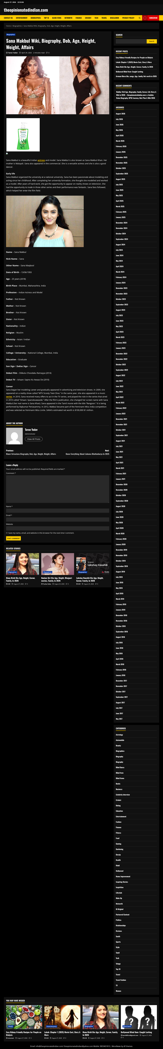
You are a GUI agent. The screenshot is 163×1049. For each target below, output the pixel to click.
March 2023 (120, 337)
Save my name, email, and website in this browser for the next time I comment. (41, 533)
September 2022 (122, 370)
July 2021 (119, 446)
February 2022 (121, 408)
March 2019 (120, 599)
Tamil (118, 952)
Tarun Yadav (13, 53)
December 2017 (121, 680)
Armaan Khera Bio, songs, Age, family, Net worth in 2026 (136, 76)
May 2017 (119, 718)
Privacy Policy (128, 18)
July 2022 (119, 381)
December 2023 (121, 288)
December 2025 (121, 157)
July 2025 (119, 184)
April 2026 (120, 135)
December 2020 (121, 484)
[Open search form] (139, 18)
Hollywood (119, 871)
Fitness (118, 832)
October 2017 (120, 691)
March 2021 (120, 468)
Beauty (118, 745)
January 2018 (120, 675)
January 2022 (120, 413)
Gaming (118, 843)
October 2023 (121, 299)
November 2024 (121, 228)
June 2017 (119, 713)
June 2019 (119, 582)
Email (9, 515)
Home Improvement (123, 876)
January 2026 (121, 152)
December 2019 (121, 549)
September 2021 (122, 435)
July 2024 (119, 250)
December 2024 (121, 222)
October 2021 (121, 430)
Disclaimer (114, 18)
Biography (119, 756)
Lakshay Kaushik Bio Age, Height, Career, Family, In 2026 (89, 579)
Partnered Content (122, 914)
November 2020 (121, 489)
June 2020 (119, 517)
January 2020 (121, 544)
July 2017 (119, 708)
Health (118, 860)
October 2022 (121, 364)
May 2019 (119, 588)
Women (118, 991)
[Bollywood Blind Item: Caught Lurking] (139, 1017)
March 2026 (120, 141)
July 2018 (119, 642)
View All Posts (33, 439)
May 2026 (119, 130)
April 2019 (119, 593)
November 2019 (121, 555)
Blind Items (56, 18)
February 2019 (121, 604)
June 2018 (119, 648)
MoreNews (116, 1046)
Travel (104, 18)
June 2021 (119, 451)
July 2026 (119, 119)
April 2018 (119, 659)
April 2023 (119, 331)
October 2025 (121, 168)
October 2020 (121, 495)
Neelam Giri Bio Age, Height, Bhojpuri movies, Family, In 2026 (56, 579)
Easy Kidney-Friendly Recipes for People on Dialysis (134, 57)
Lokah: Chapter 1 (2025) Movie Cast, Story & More (134, 62)
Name (9, 506)
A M (9, 584)
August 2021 (120, 440)
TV (117, 985)
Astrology (119, 734)
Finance (79, 18)
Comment (11, 473)
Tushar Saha (47, 584)
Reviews (119, 931)
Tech (96, 18)
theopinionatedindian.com (26, 10)
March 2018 (120, 664)
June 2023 (119, 320)
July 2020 (119, 511)
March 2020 (120, 533)
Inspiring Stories (122, 882)
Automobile (120, 740)
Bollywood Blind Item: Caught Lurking (129, 71)
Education (119, 811)
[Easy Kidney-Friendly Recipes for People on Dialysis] (24, 1017)
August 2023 (120, 310)
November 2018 (121, 620)
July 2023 (119, 315)
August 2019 (120, 571)
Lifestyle (119, 892)
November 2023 (121, 293)
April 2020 (120, 528)
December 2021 (121, 419)
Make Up (119, 898)
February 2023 (121, 342)
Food (117, 838)
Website (9, 524)
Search (119, 34)
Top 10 (46, 18)
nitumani (11, 1038)
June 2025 (119, 190)
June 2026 (119, 124)
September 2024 (122, 239)
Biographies (36, 18)
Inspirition (119, 887)
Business (119, 789)
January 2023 (120, 348)
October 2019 (121, 560)
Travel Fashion (121, 980)
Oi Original (119, 909)
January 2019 (120, 609)
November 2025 (121, 162)
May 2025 (119, 195)
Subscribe (153, 18)
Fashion (118, 822)
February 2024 (121, 277)
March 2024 (120, 271)
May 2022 (119, 391)
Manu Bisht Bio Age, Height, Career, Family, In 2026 (20, 579)
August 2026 (120, 113)
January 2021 (120, 479)
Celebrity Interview (123, 794)
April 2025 (119, 201)
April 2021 (119, 462)
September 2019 (122, 566)
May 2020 (119, 522)
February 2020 (121, 539)
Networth (68, 18)
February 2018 (121, 669)
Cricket (88, 18)
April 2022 (119, 397)
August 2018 (120, 637)
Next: (87, 452)
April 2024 (119, 266)
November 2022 (121, 359)
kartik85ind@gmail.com (130, 1035)
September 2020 (122, 500)
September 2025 (122, 173)
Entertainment (21, 18)
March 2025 (120, 206)
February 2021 (121, 473)
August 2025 (120, 179)
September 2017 (122, 697)
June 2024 (119, 255)
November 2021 (121, 424)
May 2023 (119, 326)
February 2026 (121, 146)
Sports (118, 941)
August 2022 (120, 375)
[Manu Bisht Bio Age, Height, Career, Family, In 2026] (22, 564)
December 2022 (121, 353)
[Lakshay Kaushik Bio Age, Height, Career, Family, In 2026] (92, 564)
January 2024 (120, 282)
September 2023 (122, 304)
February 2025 (121, 211)
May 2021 (119, 457)
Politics (118, 920)
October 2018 (121, 626)
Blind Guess (120, 767)
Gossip (118, 854)
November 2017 (121, 686)
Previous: (31, 452)
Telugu (118, 963)
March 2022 (120, 402)
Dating (118, 805)
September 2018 (122, 631)
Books (118, 783)
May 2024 (119, 260)
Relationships (121, 925)
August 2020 (120, 506)
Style (118, 947)
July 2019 (119, 577)
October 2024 (121, 233)
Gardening (119, 849)
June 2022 (119, 386)
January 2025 (120, 217)
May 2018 (119, 653)
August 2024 (120, 244)
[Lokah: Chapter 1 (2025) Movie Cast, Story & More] (62, 1017)
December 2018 (121, 615)
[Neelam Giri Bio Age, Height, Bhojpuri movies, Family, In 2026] (57, 564)
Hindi (118, 865)
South (118, 936)
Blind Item (119, 772)
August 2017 (120, 702)
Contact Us (8, 18)
